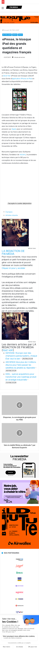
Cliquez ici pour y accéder (13, 268)
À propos (9, 212)
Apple (14, 129)
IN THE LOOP (14, 30)
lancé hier (7, 76)
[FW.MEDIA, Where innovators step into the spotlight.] (14, 7)
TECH (20, 35)
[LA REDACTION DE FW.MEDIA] (15, 246)
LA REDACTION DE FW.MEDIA (13, 252)
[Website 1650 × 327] (19, 19)
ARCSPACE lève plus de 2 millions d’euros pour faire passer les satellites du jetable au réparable (21, 365)
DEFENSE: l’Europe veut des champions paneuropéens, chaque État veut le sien (21, 356)
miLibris (23, 154)
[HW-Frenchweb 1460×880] (19, 503)
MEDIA (15, 35)
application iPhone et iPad (22, 79)
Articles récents (12, 215)
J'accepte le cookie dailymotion (20, 203)
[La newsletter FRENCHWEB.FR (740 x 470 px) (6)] (19, 477)
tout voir (8, 350)
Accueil (6, 30)
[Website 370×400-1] (19, 548)
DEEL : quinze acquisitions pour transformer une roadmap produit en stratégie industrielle (21, 377)
